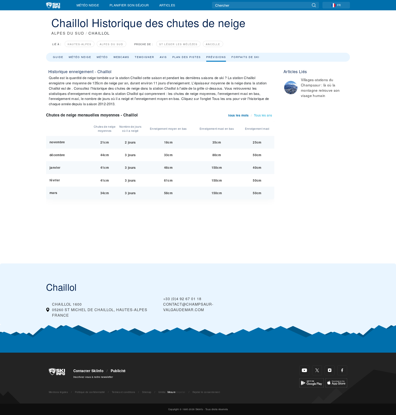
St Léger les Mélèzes (178, 44)
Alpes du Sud (111, 44)
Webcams (121, 57)
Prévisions (216, 57)
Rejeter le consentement (206, 392)
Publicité (118, 370)
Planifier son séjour (129, 5)
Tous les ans (263, 115)
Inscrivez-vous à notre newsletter (93, 377)
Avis (163, 57)
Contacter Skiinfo (88, 370)
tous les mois (238, 115)
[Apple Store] (336, 382)
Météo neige (80, 57)
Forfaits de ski (245, 57)
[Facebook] (342, 370)
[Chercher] (314, 5)
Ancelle (213, 44)
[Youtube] (304, 370)
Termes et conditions (123, 392)
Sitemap (146, 392)
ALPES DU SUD (67, 33)
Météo (102, 57)
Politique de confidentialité (90, 392)
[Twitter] (317, 370)
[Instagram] (330, 370)
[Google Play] (311, 382)
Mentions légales (58, 392)
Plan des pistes (186, 57)
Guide (58, 57)
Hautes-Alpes (79, 44)
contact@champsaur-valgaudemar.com (188, 307)
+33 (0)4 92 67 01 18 (182, 298)
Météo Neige (88, 5)
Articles (167, 5)
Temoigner (144, 57)
